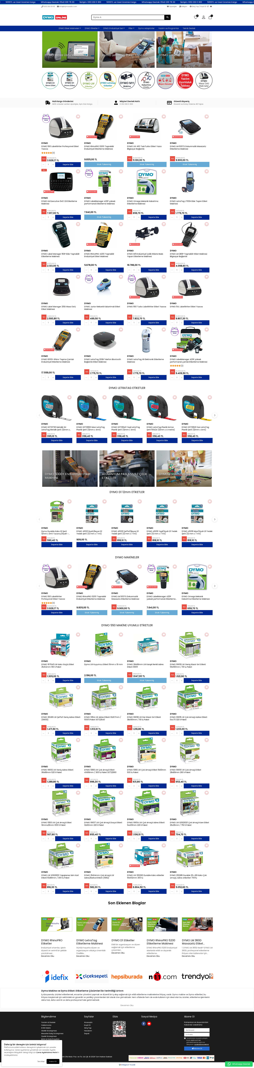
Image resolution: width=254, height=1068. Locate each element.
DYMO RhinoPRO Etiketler (51, 942)
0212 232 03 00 (49, 6)
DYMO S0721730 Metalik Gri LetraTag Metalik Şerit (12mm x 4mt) (55, 428)
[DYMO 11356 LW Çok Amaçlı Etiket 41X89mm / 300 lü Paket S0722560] (104, 750)
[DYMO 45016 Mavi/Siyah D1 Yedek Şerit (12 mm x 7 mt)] (197, 512)
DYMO (44, 143)
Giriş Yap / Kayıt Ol (199, 6)
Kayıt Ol (87, 1025)
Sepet (86, 1033)
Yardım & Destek (48, 1022)
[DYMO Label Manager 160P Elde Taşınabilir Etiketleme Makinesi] (61, 234)
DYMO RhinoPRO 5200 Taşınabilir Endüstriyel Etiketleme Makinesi (99, 147)
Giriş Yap (88, 1028)
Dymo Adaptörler (146, 28)
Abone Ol (198, 1048)
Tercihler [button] (41, 1061)
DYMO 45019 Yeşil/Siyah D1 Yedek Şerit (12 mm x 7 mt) (162, 532)
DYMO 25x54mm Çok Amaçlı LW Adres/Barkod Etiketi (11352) (99, 876)
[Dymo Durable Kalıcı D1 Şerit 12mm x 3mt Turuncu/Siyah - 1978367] (56, 512)
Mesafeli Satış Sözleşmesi (52, 1033)
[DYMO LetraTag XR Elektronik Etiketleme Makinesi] (147, 340)
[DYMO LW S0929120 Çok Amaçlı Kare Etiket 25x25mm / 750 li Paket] (189, 803)
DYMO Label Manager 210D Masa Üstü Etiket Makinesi (58, 307)
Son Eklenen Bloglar (127, 903)
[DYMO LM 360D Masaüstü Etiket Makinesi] (197, 924)
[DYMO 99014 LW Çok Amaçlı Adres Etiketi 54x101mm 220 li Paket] (147, 803)
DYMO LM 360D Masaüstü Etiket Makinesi (192, 942)
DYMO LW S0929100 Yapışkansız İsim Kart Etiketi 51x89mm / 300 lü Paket (60, 876)
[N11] (162, 976)
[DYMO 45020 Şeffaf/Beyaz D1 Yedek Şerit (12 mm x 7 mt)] (127, 512)
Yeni (44, 170)
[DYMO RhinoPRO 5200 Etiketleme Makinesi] (162, 924)
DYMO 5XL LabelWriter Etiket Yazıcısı (186, 306)
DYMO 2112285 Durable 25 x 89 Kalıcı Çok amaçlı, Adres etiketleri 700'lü (188, 876)
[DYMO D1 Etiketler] (127, 924)
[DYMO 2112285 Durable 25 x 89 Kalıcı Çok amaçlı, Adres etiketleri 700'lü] (189, 856)
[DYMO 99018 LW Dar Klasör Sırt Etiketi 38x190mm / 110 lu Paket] (147, 698)
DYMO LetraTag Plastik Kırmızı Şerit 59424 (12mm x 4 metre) (161, 428)
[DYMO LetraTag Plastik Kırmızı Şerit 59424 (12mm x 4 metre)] (162, 408)
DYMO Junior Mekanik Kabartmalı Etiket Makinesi (102, 307)
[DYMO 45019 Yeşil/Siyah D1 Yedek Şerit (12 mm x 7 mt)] (162, 512)
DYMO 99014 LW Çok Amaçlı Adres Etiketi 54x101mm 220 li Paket (146, 823)
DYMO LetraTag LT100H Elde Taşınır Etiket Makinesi (188, 202)
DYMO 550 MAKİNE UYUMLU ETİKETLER (127, 625)
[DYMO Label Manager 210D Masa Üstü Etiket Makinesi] (61, 287)
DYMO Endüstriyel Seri (113, 28)
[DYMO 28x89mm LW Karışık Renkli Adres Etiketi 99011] (147, 645)
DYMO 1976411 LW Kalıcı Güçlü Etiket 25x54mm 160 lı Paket (57, 665)
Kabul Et (53, 1061)
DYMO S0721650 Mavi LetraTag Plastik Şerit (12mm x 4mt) (90, 428)
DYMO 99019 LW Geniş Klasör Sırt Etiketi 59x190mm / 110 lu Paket (188, 665)
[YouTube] (211, 6)
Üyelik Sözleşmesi (49, 1036)
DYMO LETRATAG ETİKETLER (127, 388)
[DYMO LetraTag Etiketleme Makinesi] (91, 924)
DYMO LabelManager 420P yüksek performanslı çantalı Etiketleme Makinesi (188, 360)
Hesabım (88, 1030)
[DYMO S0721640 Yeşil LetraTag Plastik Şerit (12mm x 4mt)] (127, 408)
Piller (131, 28)
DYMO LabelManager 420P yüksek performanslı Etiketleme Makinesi (99, 202)
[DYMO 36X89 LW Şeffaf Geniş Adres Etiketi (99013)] (61, 698)
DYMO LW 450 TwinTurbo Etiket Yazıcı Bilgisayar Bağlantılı (144, 147)
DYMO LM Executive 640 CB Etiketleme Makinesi (59, 202)
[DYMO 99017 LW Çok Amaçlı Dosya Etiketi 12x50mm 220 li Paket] (104, 803)
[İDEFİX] (56, 976)
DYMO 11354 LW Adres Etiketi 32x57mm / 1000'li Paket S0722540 (102, 718)
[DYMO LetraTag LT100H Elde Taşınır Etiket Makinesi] (189, 182)
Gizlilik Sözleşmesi (49, 1030)
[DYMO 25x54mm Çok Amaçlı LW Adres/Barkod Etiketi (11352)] (104, 856)
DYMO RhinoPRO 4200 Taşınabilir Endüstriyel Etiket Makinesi (99, 255)
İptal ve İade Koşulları (50, 1039)
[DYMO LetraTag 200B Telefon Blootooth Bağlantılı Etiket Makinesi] (104, 340)
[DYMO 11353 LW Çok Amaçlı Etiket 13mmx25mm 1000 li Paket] (61, 803)
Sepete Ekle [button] (68, 164)
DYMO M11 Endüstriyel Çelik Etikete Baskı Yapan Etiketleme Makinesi (145, 255)
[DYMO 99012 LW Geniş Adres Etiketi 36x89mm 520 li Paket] (61, 750)
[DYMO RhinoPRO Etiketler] (56, 924)
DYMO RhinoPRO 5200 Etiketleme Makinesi (161, 942)
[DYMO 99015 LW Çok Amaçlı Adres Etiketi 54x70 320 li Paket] (189, 698)
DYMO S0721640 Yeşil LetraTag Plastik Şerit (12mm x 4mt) (126, 428)
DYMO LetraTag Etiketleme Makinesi (89, 942)
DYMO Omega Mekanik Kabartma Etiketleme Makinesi (142, 202)
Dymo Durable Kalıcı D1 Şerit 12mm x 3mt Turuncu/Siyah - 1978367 (55, 532)
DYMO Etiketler (91, 28)
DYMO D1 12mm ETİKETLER (127, 492)
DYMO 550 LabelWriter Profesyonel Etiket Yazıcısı (60, 147)
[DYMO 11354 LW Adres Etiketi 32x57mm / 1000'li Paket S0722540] (104, 698)
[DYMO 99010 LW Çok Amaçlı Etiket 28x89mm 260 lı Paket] (189, 750)
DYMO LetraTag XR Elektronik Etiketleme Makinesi (145, 360)
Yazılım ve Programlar (168, 28)
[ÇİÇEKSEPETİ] (92, 976)
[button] (210, 17)
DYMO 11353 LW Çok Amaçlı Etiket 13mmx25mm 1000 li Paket (56, 823)
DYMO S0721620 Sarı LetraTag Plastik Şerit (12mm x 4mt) (195, 428)
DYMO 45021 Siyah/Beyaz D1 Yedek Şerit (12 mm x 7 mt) (89, 532)
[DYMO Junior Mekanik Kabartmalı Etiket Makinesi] (104, 287)
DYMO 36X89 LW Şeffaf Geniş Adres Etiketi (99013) (60, 718)
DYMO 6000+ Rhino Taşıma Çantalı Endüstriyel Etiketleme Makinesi (57, 360)
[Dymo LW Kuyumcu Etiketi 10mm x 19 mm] (104, 645)
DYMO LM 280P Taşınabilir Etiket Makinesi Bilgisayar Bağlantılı (188, 255)
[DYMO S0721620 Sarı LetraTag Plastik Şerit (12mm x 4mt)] (197, 408)
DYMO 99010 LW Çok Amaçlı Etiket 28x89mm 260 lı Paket (185, 771)
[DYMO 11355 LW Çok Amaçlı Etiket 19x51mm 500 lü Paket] (147, 750)
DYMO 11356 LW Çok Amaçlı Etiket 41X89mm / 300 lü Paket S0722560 (100, 771)
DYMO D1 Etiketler (123, 940)
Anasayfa (88, 1022)
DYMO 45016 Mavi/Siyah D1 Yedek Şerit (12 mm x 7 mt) (197, 532)
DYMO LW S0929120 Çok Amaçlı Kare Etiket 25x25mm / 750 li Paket (189, 823)
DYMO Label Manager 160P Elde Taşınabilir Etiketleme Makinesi (60, 255)
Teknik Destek (189, 28)
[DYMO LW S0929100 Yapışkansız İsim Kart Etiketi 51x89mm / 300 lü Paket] (61, 856)
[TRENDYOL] (197, 976)
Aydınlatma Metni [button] (201, 1044)
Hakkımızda (46, 1025)
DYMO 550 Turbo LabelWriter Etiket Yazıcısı (146, 306)
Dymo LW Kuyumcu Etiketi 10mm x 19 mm (103, 664)
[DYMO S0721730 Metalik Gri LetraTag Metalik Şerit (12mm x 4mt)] (56, 408)
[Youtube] (149, 1023)
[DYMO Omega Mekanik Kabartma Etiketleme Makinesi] (147, 182)
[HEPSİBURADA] (127, 976)
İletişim (184, 6)
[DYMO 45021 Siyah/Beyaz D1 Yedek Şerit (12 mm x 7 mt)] (91, 512)
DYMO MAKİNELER (127, 557)
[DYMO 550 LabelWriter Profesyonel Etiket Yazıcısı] (61, 127)
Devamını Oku (47, 956)
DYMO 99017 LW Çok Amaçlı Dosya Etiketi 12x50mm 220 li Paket (103, 823)
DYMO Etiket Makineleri (69, 28)
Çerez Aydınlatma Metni (46, 1052)
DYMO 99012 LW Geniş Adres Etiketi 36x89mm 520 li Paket (57, 771)
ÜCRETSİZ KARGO (92, 136)
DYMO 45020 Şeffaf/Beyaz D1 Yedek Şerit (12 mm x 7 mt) (125, 532)
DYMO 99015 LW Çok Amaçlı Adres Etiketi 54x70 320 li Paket (188, 718)
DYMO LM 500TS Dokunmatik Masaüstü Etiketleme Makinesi (188, 147)
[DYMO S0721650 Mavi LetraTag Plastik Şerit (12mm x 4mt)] (91, 408)
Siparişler (173, 6)
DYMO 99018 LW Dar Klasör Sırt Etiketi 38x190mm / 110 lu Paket (144, 718)
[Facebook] (208, 6)
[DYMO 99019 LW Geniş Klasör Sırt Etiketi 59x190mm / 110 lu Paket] (189, 645)
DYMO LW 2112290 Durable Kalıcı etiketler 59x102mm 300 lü (145, 876)
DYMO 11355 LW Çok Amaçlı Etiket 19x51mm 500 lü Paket (146, 771)
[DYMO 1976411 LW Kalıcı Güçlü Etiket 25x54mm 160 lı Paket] (61, 645)
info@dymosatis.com (68, 6)
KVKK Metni (46, 1028)
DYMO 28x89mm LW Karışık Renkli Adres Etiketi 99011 (145, 665)
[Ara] (167, 17)
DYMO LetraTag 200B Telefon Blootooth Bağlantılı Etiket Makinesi (102, 360)
